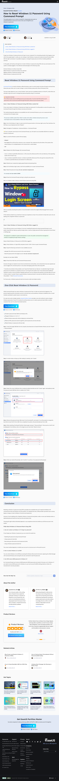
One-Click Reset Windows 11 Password (14, 51)
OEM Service (28, 762)
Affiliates (27, 758)
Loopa (21, 765)
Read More (40, 633)
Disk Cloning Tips (5, 761)
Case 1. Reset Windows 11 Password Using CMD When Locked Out (20, 46)
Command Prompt (8, 86)
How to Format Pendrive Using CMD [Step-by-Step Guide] (35, 692)
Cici (8, 38)
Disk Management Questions (15, 760)
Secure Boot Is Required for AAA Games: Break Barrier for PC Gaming (9, 692)
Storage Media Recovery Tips (7, 746)
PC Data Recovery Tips (6, 741)
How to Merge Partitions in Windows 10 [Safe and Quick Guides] (9, 708)
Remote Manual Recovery (15, 748)
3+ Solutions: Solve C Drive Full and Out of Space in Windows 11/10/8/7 (35, 708)
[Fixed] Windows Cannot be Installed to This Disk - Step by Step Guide (22, 708)
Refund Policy (23, 743)
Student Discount (29, 765)
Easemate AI (22, 761)
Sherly (28, 38)
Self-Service (14, 741)
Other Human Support (14, 752)
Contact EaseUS (29, 754)
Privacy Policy (23, 745)
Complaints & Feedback (30, 769)
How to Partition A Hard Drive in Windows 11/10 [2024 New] (22, 692)
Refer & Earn (28, 767)
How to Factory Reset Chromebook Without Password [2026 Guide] (42, 655)
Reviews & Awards (29, 752)
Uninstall (22, 741)
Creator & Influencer (30, 760)
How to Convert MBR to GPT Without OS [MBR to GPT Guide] (49, 692)
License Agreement (22, 750)
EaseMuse (22, 763)
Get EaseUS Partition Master (16, 635)
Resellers (27, 756)
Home (5, 8)
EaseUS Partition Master (26, 298)
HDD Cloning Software (6, 765)
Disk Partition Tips (5, 758)
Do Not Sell (22, 747)
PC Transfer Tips (5, 767)
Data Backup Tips (5, 756)
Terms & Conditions (22, 754)
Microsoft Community (18, 275)
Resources (5, 739)
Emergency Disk (10, 8)
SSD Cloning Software (6, 763)
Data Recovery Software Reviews (7, 754)
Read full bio (11, 606)
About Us (28, 747)
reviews (20, 631)
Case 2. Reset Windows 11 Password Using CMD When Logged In (20, 49)
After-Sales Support (16, 745)
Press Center (28, 750)
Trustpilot (20, 10)
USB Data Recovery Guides (6, 750)
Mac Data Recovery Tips (7, 743)
